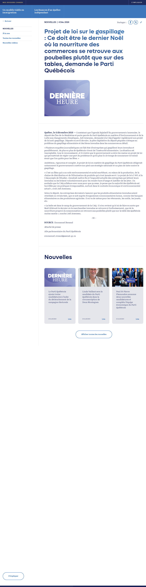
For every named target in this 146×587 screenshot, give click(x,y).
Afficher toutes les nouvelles (93, 334)
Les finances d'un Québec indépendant (47, 11)
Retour (8, 21)
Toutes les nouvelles (12, 38)
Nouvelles (8, 29)
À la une (6, 33)
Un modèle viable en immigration (13, 11)
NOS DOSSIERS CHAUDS (13, 2)
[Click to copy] (141, 22)
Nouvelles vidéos (10, 43)
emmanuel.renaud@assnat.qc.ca (60, 235)
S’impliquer (137, 2)
